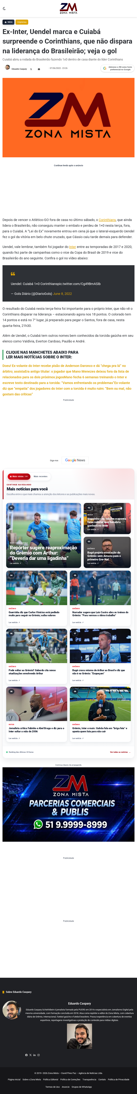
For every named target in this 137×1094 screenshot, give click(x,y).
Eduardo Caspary (19, 69)
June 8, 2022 (62, 294)
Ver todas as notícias (120, 752)
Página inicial (14, 1079)
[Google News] (75, 460)
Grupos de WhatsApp (82, 1087)
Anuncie (66, 1087)
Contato (102, 1079)
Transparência (89, 1079)
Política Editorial (50, 1079)
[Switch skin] (4, 10)
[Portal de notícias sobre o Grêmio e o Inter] (68, 8)
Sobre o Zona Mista (32, 1079)
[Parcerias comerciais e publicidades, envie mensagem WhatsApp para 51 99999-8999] (68, 804)
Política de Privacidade (118, 1079)
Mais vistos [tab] (20, 476)
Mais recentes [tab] (41, 476)
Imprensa (21, 22)
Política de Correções (70, 1079)
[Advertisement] (68, 191)
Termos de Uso (52, 1087)
